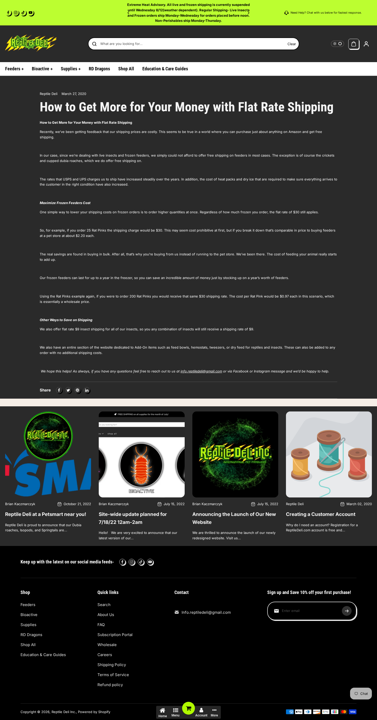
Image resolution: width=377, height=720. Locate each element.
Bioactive (29, 614)
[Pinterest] (77, 390)
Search (104, 604)
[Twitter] (68, 390)
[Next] (248, 13)
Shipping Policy (111, 664)
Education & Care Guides (43, 654)
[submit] (347, 611)
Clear (291, 44)
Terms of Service (113, 674)
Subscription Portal (115, 634)
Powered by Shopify (94, 712)
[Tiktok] (23, 12)
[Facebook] (8, 12)
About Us (105, 614)
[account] (366, 44)
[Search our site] (94, 44)
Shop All (28, 644)
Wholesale (107, 644)
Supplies (28, 624)
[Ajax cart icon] (353, 44)
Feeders (28, 604)
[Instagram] (16, 12)
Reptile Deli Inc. (64, 712)
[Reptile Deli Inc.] (30, 43)
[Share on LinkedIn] (87, 390)
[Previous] (129, 13)
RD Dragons (31, 634)
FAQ (101, 624)
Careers (104, 654)
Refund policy (110, 684)
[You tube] (30, 12)
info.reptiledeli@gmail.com (201, 371)
